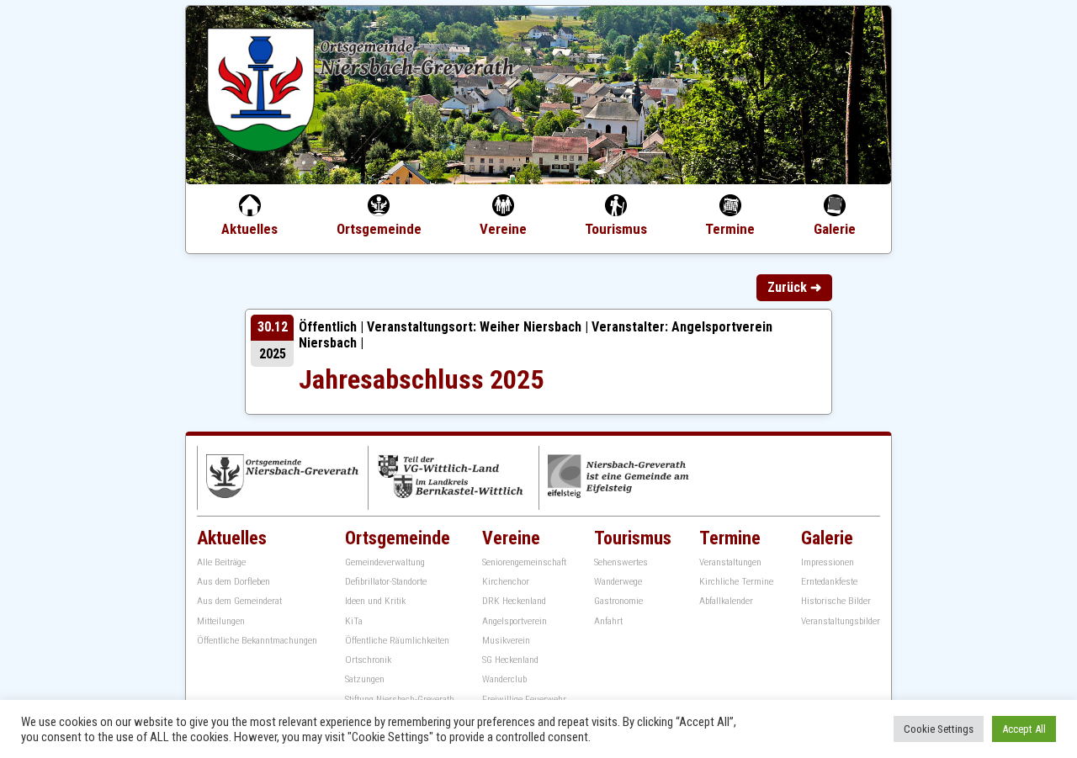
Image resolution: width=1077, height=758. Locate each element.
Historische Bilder (836, 601)
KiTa (354, 621)
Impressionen (827, 562)
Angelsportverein (514, 621)
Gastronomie (618, 601)
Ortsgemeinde (379, 228)
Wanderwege (618, 581)
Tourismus (616, 228)
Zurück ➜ (794, 287)
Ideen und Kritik (375, 601)
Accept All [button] (1024, 729)
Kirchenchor (505, 581)
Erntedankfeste (829, 581)
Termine (730, 228)
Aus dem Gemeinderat (239, 601)
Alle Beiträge (221, 562)
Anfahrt (608, 621)
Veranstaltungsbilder (840, 621)
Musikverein (506, 640)
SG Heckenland (510, 660)
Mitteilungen (221, 621)
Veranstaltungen (730, 562)
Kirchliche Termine (736, 581)
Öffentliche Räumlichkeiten (397, 640)
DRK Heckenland (514, 601)
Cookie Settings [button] (939, 729)
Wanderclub (504, 679)
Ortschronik (368, 660)
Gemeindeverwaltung (385, 562)
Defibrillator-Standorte (386, 581)
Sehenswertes (621, 562)
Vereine (503, 228)
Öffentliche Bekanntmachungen (257, 640)
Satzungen (365, 679)
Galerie (835, 228)
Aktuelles (249, 228)
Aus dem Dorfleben (233, 581)
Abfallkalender (726, 601)
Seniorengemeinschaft (524, 562)
